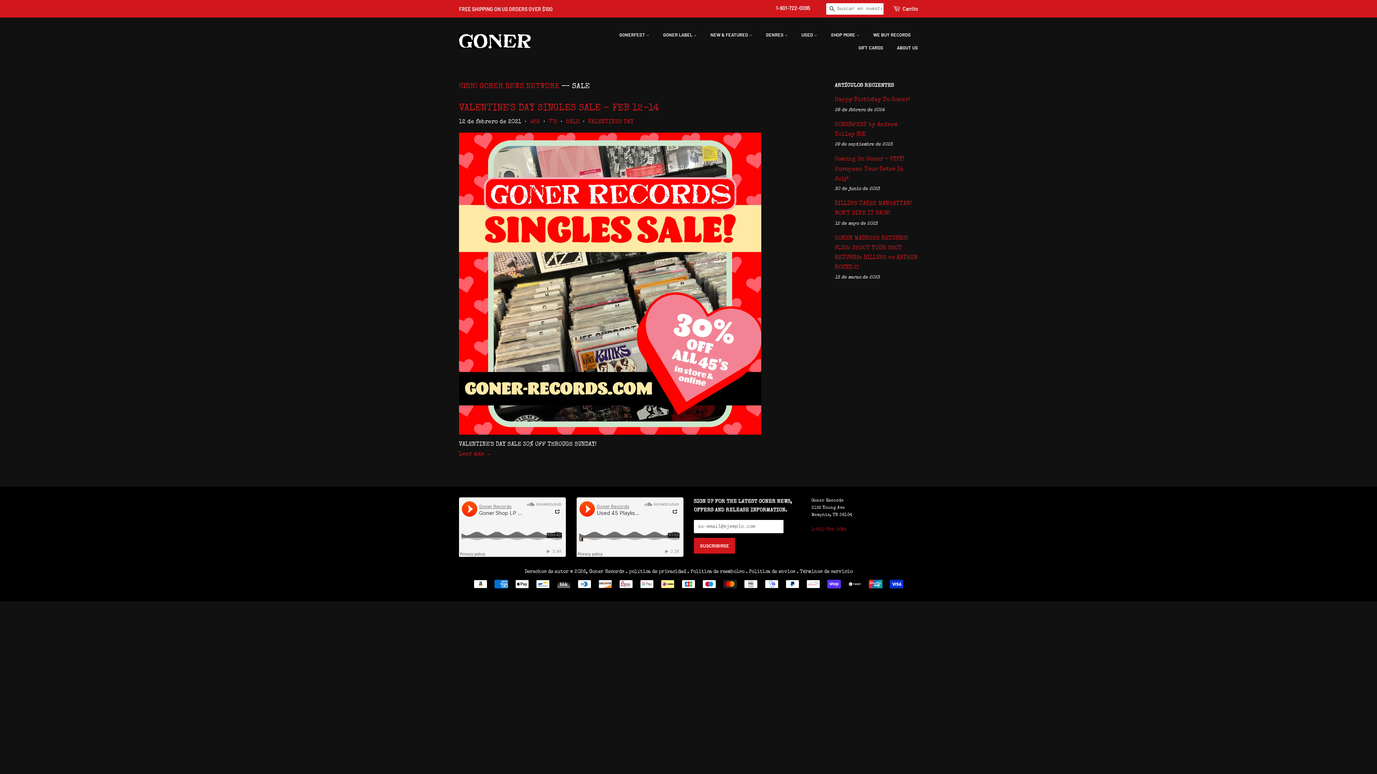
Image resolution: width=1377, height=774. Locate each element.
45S (535, 122)
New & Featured (729, 35)
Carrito (910, 9)
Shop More (843, 35)
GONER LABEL (678, 35)
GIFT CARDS (870, 48)
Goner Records (607, 571)
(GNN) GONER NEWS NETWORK (509, 86)
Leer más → (475, 454)
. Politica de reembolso (715, 571)
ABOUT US (907, 48)
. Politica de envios (770, 571)
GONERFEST (632, 35)
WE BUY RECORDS (892, 35)
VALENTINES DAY (611, 122)
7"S (553, 122)
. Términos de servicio (825, 571)
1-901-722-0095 (793, 8)
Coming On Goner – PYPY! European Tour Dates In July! (869, 169)
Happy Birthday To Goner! (872, 100)
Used (807, 35)
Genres (775, 35)
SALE (572, 122)
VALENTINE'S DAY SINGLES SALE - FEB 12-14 (559, 108)
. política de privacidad (656, 571)
